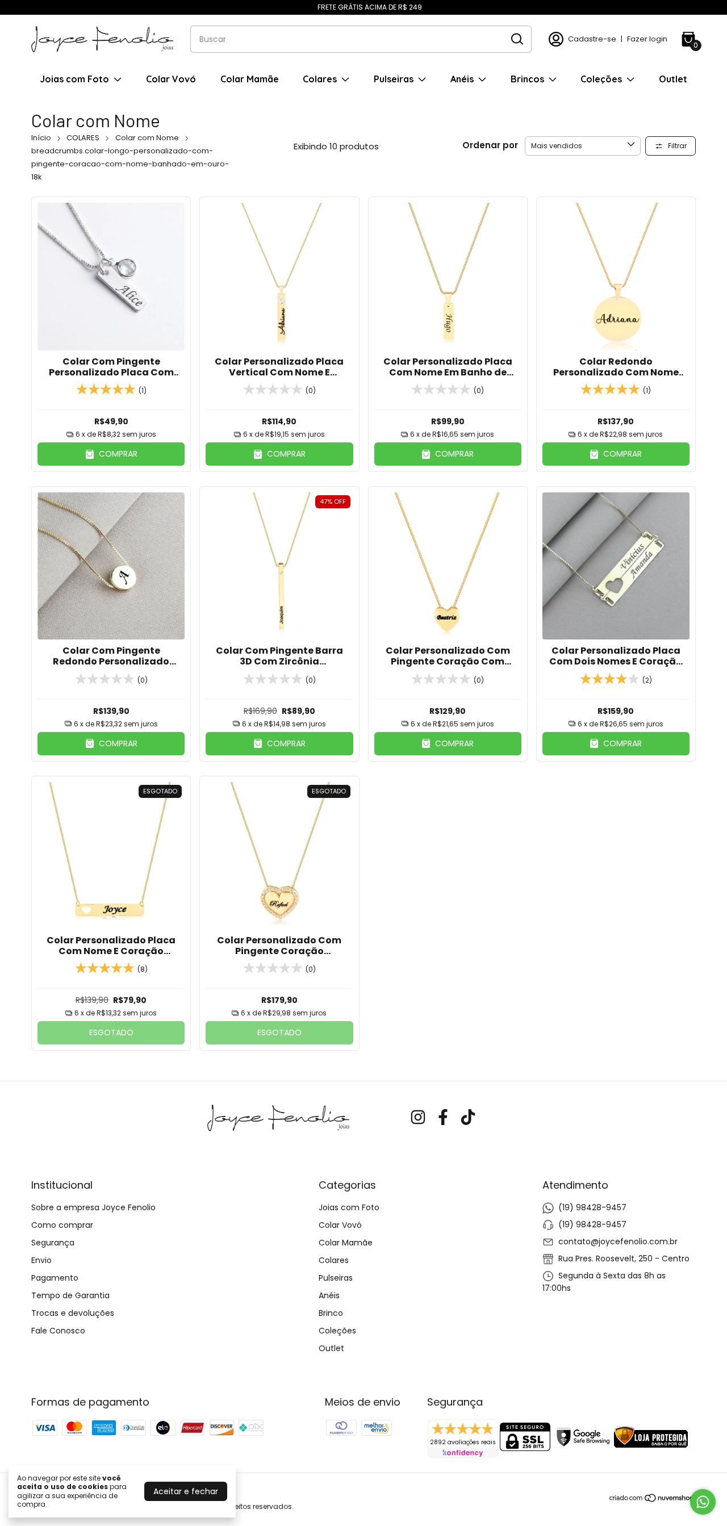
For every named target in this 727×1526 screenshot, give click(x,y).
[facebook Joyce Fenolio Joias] (443, 1118)
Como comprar (62, 1225)
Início (41, 137)
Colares (320, 79)
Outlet (673, 79)
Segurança (52, 1242)
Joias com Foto (74, 79)
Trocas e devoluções (72, 1313)
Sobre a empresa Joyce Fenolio (93, 1207)
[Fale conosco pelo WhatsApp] (703, 1502)
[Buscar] (516, 38)
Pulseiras (393, 79)
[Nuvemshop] (652, 1500)
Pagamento (54, 1277)
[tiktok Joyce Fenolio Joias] (468, 1118)
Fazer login (647, 39)
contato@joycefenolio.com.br (618, 1241)
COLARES (82, 137)
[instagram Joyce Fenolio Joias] (418, 1118)
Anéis (462, 79)
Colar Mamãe (249, 79)
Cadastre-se (592, 39)
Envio (41, 1260)
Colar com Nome (147, 137)
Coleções (601, 79)
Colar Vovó (171, 79)
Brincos (527, 79)
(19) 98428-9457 (592, 1207)
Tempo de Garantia (70, 1295)
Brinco (331, 1313)
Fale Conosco (58, 1330)
